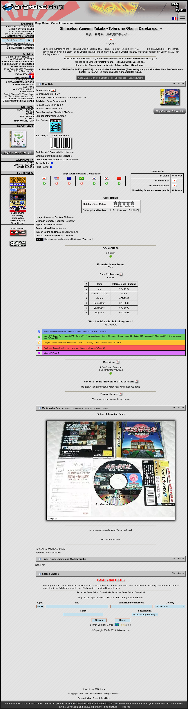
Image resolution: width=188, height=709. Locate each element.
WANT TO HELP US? (24, 165)
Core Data (83, 78)
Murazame (71, 343)
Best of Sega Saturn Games (130, 597)
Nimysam (112, 336)
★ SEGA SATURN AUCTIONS (20, 82)
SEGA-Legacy (17, 220)
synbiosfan (91, 348)
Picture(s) (66, 408)
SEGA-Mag (17, 215)
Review (97, 408)
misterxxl (62, 343)
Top (173, 83)
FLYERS (30, 114)
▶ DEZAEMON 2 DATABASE (20, 48)
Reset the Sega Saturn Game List (93, 592)
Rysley (120, 336)
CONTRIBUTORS (25, 167)
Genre (83, 610)
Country (170, 602)
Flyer (105, 408)
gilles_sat (65, 348)
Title (77, 602)
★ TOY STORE (27, 92)
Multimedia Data (99, 78)
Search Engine (136, 78)
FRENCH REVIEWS (25, 110)
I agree (126, 706)
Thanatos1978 (161, 336)
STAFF (30, 163)
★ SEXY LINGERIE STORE (21, 98)
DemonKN (80, 336)
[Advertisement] (94, 657)
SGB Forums (17, 213)
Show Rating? (145, 610)
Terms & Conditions (101, 698)
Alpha (40, 602)
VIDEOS (30, 112)
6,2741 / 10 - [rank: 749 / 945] (124, 210)
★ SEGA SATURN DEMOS (21, 31)
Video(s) (88, 408)
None (69, 156)
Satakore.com (123, 630)
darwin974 (69, 336)
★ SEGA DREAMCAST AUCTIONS (23, 85)
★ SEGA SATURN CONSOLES (19, 34)
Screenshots (77, 408)
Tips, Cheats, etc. (117, 78)
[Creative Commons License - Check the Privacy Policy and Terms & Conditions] (18, 243)
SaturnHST (138, 336)
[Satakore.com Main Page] (41, 11)
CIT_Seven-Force (56, 336)
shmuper (76, 331)
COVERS (29, 118)
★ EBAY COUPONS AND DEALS (18, 101)
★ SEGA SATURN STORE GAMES (17, 61)
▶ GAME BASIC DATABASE (21, 46)
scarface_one (65, 331)
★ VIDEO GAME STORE (22, 66)
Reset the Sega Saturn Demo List (128, 592)
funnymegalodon (93, 336)
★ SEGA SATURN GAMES (21, 29)
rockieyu (90, 343)
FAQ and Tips (22, 74)
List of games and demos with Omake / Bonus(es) (68, 239)
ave (45, 336)
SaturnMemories (51, 331)
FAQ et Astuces (21, 77)
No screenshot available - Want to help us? (110, 530)
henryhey (75, 348)
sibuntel (47, 353)
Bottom (181, 83)
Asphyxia (48, 348)
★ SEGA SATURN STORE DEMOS (17, 64)
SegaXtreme (17, 223)
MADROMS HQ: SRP (24, 121)
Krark (82, 348)
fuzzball (56, 348)
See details (111, 706)
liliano (104, 336)
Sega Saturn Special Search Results (96, 597)
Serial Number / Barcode (131, 602)
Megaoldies (18, 218)
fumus (54, 343)
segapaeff (149, 336)
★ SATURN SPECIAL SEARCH (19, 36)
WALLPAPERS (27, 116)
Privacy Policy (84, 698)
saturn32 (128, 336)
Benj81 (47, 343)
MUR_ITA (81, 343)
